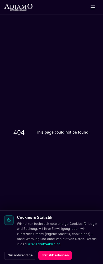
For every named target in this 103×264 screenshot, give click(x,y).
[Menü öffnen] (93, 7)
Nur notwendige (20, 255)
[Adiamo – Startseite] (18, 7)
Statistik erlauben (55, 255)
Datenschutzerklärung (43, 244)
